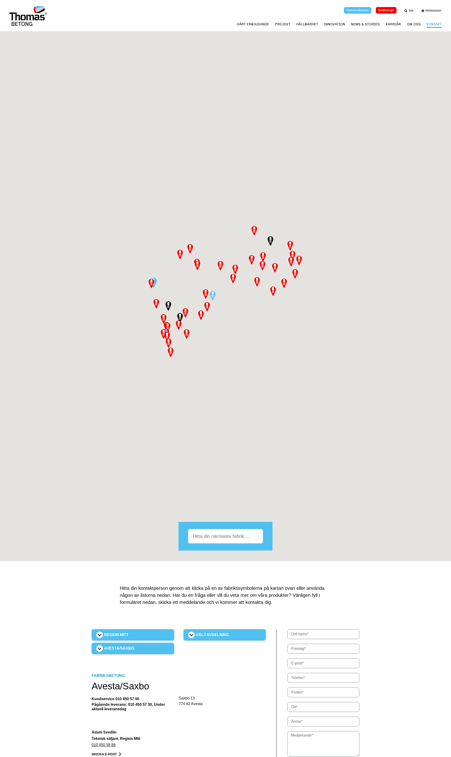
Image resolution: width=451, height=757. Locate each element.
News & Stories (365, 24)
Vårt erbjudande (253, 24)
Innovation (334, 24)
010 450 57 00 (127, 699)
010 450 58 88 (104, 745)
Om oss (414, 24)
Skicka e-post (104, 754)
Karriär (393, 24)
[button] (213, 295)
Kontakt (434, 24)
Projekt (282, 24)
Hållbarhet (307, 24)
